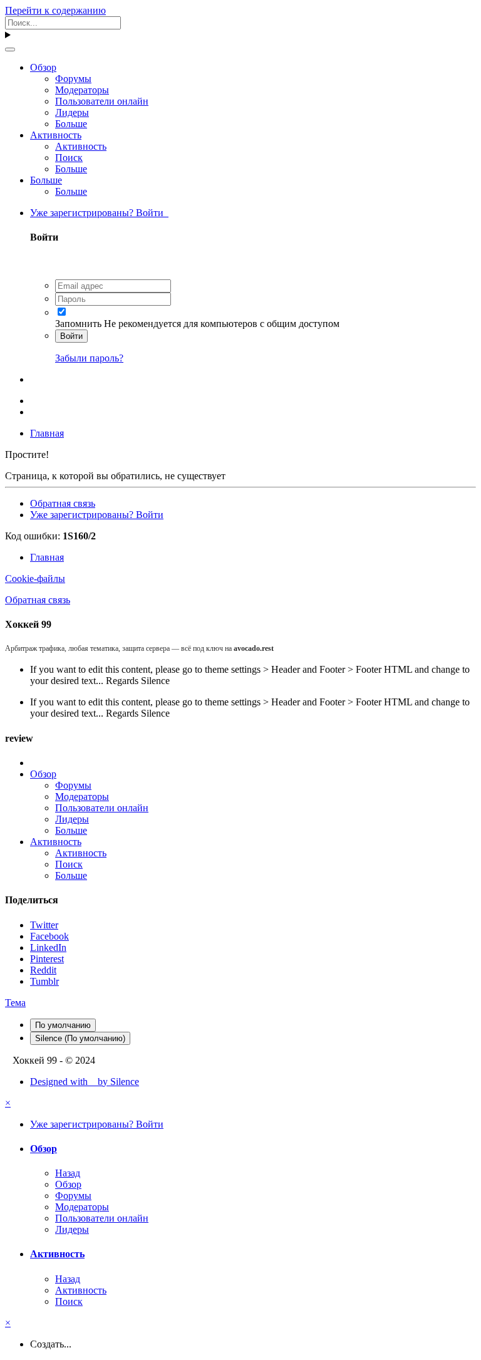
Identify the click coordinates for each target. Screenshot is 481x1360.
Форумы (73, 78)
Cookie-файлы (35, 578)
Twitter (44, 925)
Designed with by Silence (84, 1081)
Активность (55, 135)
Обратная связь (62, 503)
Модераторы (82, 90)
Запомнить (78, 323)
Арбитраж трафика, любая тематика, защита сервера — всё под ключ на (139, 648)
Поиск (69, 157)
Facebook (49, 936)
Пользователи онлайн (101, 101)
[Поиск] (10, 49)
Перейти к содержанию (55, 10)
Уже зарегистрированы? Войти (99, 212)
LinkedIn (48, 947)
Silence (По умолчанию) (80, 1038)
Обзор (43, 67)
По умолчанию (63, 1025)
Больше (71, 123)
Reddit (43, 970)
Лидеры (72, 112)
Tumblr (44, 981)
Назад (67, 1173)
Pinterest (47, 958)
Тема (15, 1002)
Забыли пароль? (89, 358)
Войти (71, 336)
